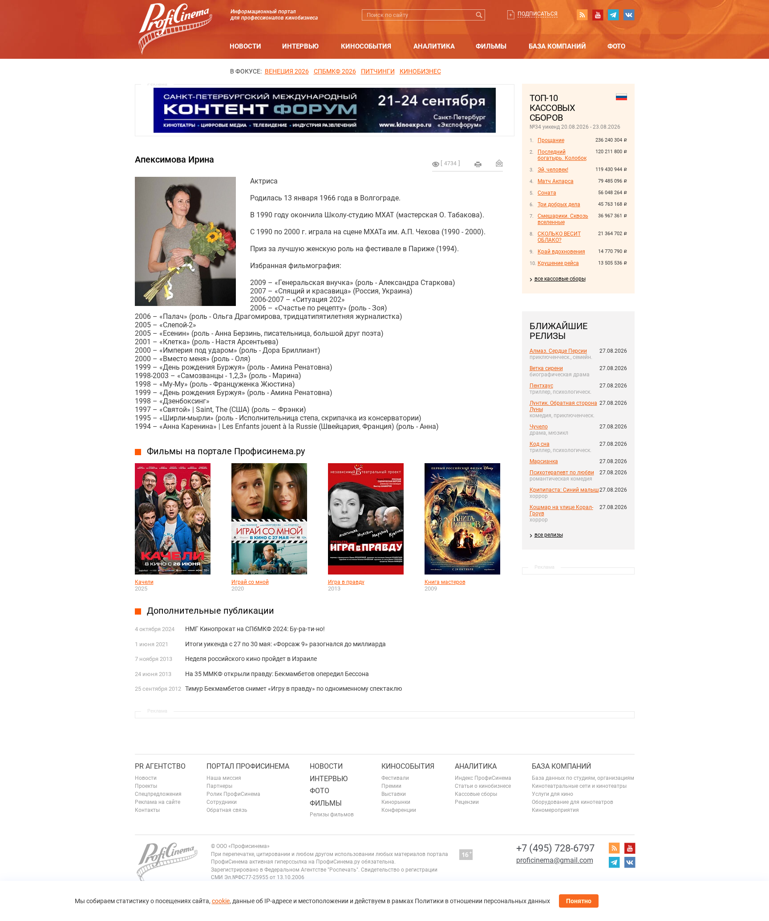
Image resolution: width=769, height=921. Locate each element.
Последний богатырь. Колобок (562, 155)
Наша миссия (223, 778)
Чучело (539, 427)
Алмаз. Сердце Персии (558, 351)
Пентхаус (541, 386)
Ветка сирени (546, 368)
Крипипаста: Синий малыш (564, 490)
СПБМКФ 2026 (335, 71)
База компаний (557, 46)
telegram (613, 15)
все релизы (548, 535)
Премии (391, 786)
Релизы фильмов (332, 814)
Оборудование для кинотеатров (572, 802)
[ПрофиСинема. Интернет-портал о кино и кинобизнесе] (175, 18)
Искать (479, 14)
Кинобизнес (420, 71)
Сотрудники (221, 802)
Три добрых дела (559, 204)
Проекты (146, 786)
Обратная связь (226, 810)
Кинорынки (395, 802)
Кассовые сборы (476, 794)
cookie (221, 901)
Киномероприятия (555, 810)
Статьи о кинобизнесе (483, 786)
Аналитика (434, 46)
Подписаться (538, 14)
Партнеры (219, 786)
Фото (616, 46)
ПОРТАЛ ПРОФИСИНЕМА (247, 766)
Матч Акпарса (556, 181)
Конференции (398, 810)
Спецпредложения (158, 794)
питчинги (378, 71)
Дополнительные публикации (210, 610)
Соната (547, 193)
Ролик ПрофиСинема (233, 794)
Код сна (540, 444)
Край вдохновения (561, 252)
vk (629, 15)
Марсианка (544, 461)
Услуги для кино (552, 794)
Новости (245, 46)
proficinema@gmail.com (554, 860)
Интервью (300, 46)
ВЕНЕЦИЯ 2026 (287, 71)
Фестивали (395, 778)
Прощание (551, 140)
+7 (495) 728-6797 (555, 848)
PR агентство (160, 766)
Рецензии (467, 802)
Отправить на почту (499, 163)
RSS (582, 15)
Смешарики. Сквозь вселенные (563, 219)
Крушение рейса (558, 263)
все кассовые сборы (560, 279)
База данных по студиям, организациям (583, 778)
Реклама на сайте (157, 802)
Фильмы (491, 46)
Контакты (147, 810)
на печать (478, 164)
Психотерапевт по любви (562, 472)
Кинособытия (366, 46)
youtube (598, 15)
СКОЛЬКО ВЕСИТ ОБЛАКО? (559, 237)
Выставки (393, 794)
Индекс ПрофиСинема (483, 778)
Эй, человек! (553, 170)
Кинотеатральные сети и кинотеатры (579, 786)
